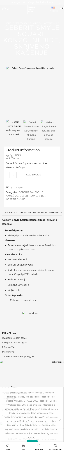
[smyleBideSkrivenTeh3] (31, 130)
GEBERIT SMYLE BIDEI (32, 196)
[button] (10, 94)
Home (8, 23)
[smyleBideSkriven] (14, 128)
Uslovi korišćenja (9, 387)
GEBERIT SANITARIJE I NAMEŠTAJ (27, 23)
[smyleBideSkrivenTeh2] (48, 130)
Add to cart (33, 174)
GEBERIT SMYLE (51, 23)
